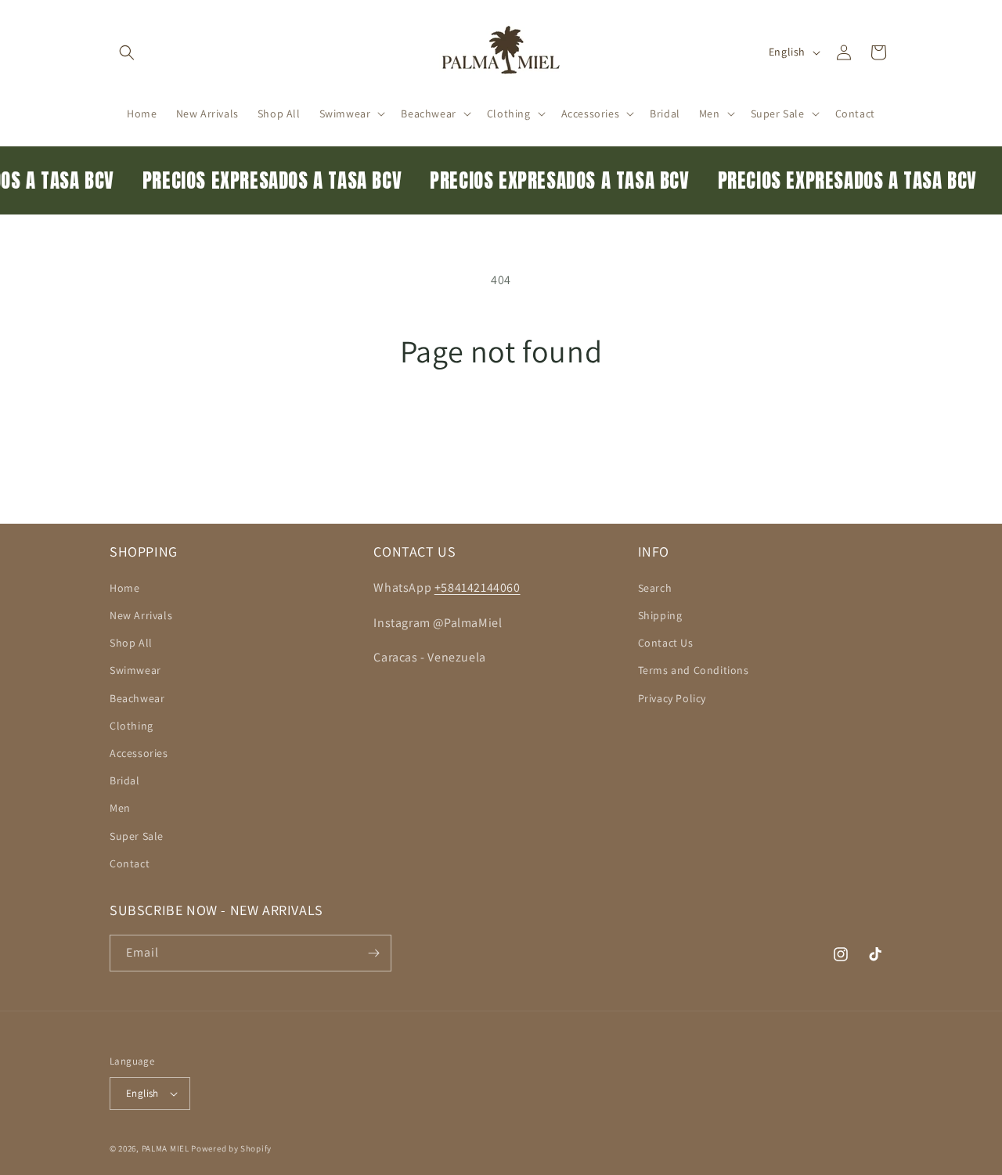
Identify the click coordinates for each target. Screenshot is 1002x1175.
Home (124, 588)
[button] (127, 52)
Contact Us (666, 643)
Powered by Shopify (231, 1148)
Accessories (139, 753)
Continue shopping (501, 428)
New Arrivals (141, 615)
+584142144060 (477, 587)
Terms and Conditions (693, 670)
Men (120, 808)
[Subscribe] (373, 953)
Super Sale (137, 836)
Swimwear (135, 670)
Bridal (125, 780)
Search (655, 588)
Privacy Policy (672, 698)
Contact (130, 863)
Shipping (660, 615)
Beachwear (137, 698)
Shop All (131, 643)
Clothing (131, 726)
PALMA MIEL (165, 1148)
